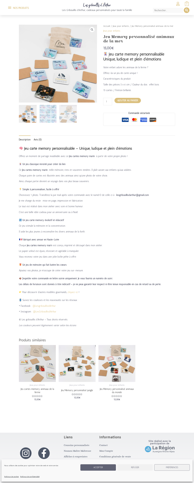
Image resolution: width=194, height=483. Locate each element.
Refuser (135, 467)
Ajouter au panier (127, 100)
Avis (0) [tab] (38, 139)
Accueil (106, 26)
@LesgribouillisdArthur (44, 305)
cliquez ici (73, 292)
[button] (92, 29)
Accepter (98, 467)
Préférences (172, 467)
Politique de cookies (11, 477)
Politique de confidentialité (29, 477)
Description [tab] (25, 139)
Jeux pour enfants (121, 26)
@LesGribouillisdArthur (44, 311)
